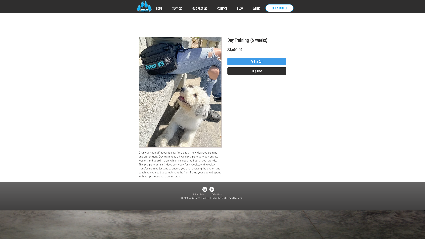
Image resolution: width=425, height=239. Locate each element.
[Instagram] (204, 189)
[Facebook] (211, 189)
